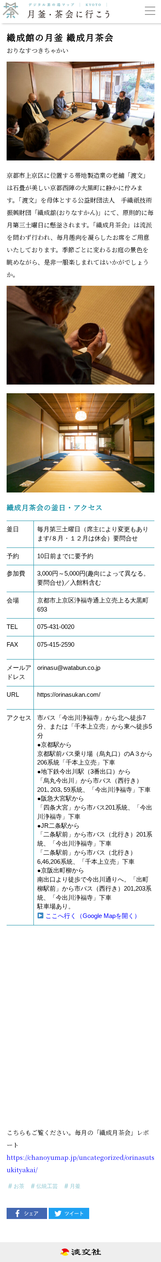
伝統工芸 (47, 1186)
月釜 (75, 1186)
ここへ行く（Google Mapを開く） (92, 915)
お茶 (19, 1186)
